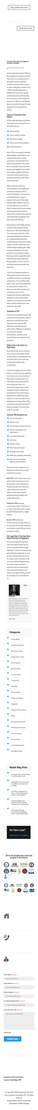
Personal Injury (16, 733)
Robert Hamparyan (15, 49)
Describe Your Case (13, 1010)
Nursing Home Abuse (18, 722)
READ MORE (12, 619)
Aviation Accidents (17, 645)
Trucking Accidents (17, 745)
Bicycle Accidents (17, 651)
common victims (21, 272)
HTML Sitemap (23, 1103)
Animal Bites (15, 639)
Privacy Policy (12, 1101)
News (13, 716)
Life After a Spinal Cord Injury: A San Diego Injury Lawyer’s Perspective (19, 793)
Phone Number (11, 992)
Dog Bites (14, 686)
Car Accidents (16, 675)
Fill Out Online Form (19, 1071)
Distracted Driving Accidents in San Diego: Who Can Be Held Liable (19, 812)
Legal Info (14, 704)
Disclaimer (13, 1103)
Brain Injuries (15, 663)
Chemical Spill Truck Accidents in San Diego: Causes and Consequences (20, 802)
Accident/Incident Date (14, 1001)
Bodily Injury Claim (17, 657)
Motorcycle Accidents (18, 710)
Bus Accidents (16, 669)
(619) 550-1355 (25, 28)
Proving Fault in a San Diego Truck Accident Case (20, 775)
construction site (16, 239)
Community (15, 680)
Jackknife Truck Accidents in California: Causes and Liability (20, 783)
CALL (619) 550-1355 (19, 7)
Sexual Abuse (15, 739)
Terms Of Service (24, 1101)
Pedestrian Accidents (18, 728)
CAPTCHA (7, 1032)
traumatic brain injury (16, 73)
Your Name (10, 974)
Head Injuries (27, 49)
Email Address (11, 983)
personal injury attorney (15, 553)
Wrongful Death (16, 751)
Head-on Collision (17, 698)
